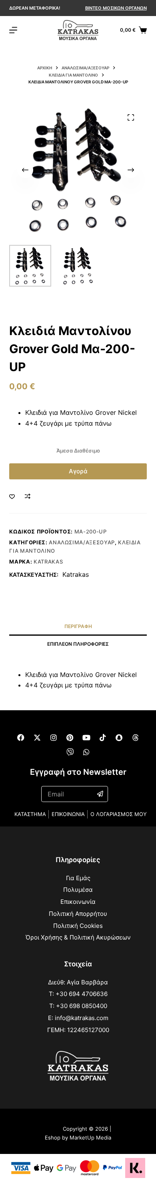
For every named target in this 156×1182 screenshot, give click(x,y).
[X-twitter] (37, 737)
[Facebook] (21, 737)
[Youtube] (86, 737)
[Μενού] (13, 30)
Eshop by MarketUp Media (78, 1137)
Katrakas (48, 561)
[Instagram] (53, 737)
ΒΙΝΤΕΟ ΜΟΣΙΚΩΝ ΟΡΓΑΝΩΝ (116, 8)
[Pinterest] (70, 737)
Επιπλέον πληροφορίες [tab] (78, 644)
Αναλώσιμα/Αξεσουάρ (82, 542)
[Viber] (70, 752)
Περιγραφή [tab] (78, 626)
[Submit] (100, 794)
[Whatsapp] (86, 752)
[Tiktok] (103, 737)
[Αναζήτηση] (113, 30)
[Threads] (135, 737)
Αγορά (78, 471)
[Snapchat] (119, 737)
